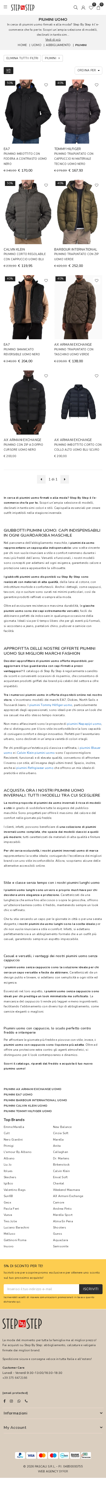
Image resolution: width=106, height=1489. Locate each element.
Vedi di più (53, 40)
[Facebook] (4, 1401)
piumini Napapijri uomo (84, 724)
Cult (7, 1133)
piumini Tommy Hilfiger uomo (50, 705)
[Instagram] (11, 1401)
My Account (15, 1427)
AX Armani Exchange (68, 1196)
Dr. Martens (61, 1158)
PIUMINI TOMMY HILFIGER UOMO (28, 1111)
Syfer (63, 1471)
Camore (58, 1202)
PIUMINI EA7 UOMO (18, 1095)
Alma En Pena (63, 1221)
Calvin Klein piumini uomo (36, 753)
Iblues (8, 1171)
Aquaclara (60, 1240)
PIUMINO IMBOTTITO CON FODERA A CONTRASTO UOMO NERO (25, 159)
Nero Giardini (13, 1140)
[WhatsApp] (19, 1401)
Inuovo (9, 1246)
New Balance (62, 1127)
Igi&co (8, 1183)
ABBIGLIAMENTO (58, 45)
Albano (9, 1158)
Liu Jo (8, 1165)
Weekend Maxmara (66, 1190)
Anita (57, 1146)
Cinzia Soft (61, 1133)
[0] (91, 7)
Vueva (8, 1215)
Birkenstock (61, 1165)
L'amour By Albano (18, 1152)
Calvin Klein (61, 1171)
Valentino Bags (15, 1190)
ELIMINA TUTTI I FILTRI (22, 58)
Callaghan (60, 1152)
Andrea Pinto (62, 1209)
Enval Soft (60, 1177)
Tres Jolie (10, 1221)
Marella (58, 1140)
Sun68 (8, 1196)
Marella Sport (62, 1215)
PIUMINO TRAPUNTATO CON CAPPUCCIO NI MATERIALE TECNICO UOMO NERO (73, 159)
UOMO (36, 45)
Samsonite (60, 1246)
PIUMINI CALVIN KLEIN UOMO (25, 1106)
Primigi (9, 1146)
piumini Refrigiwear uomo (34, 768)
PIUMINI (81, 45)
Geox (7, 1202)
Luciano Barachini (16, 1227)
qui (18, 1302)
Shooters (59, 1227)
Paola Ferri (11, 1209)
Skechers (10, 1177)
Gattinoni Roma (15, 1240)
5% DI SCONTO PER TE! (23, 1266)
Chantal (58, 1183)
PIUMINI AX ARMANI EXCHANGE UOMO (32, 1089)
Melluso (10, 1234)
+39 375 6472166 (14, 1378)
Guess (57, 1234)
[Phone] (26, 1401)
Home (22, 45)
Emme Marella (14, 1127)
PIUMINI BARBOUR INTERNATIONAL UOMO (35, 1100)
